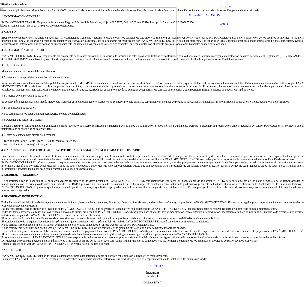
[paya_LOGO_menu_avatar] (26, 75)
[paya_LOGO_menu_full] (88, 59)
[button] (226, 6)
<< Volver (156, 265)
